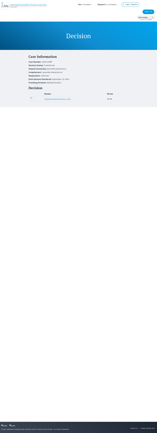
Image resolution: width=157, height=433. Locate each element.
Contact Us (133, 428)
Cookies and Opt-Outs (148, 428)
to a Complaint (107, 4)
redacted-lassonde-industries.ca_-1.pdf (57, 99)
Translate (150, 19)
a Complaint (84, 4)
